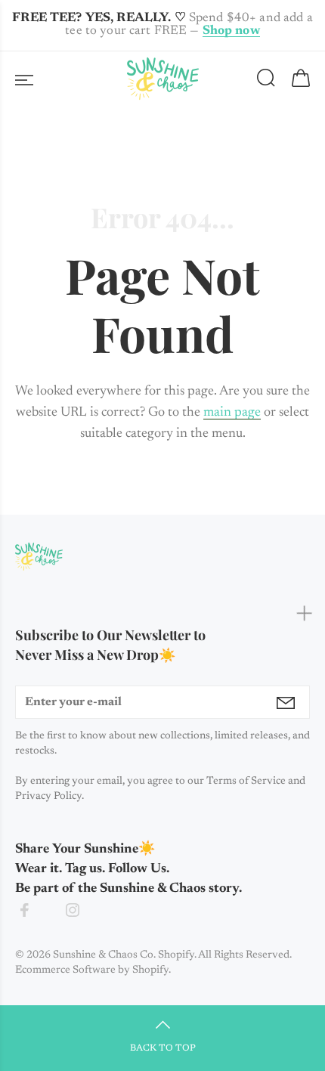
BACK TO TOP (163, 1048)
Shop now (231, 31)
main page (232, 412)
